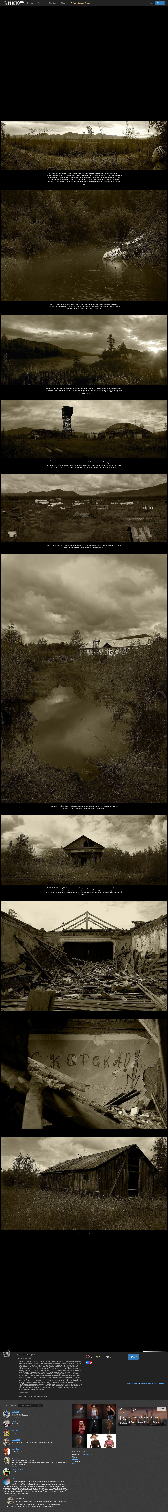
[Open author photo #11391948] (79, 1426)
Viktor (14, 1479)
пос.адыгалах (24, 1392)
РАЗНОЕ (75, 1459)
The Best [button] (53, 3)
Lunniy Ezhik (16, 1421)
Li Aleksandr (16, 1440)
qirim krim (15, 1430)
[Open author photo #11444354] (94, 1411)
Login (151, 3)
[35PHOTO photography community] (13, 3)
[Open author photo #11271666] (94, 1441)
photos (84, 1451)
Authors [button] (41, 3)
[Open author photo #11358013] (94, 1426)
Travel (74, 1463)
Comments (11, 1405)
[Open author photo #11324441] (109, 1426)
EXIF (38, 1405)
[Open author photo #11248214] (109, 1441)
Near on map (26, 1405)
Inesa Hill (15, 1458)
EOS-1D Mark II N (86, 1454)
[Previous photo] (2, 655)
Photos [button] (30, 3)
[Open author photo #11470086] (79, 1411)
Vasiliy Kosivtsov (17, 1470)
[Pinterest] (90, 1362)
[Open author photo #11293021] (79, 1441)
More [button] (63, 3)
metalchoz (15, 1449)
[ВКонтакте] (87, 1362)
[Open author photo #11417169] (109, 1411)
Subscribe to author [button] (133, 1356)
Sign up (160, 3)
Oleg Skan (15, 1412)
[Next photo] (165, 655)
